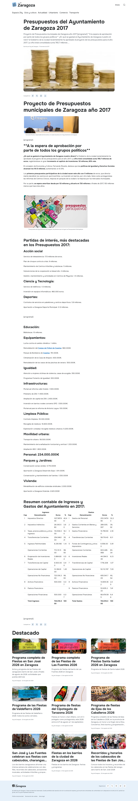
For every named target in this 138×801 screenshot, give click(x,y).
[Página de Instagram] (116, 786)
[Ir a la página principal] (23, 4)
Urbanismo (53, 12)
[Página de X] (112, 786)
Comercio (64, 12)
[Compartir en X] (37, 95)
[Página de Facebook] (108, 786)
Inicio (117, 5)
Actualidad (42, 12)
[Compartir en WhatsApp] (41, 95)
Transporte (74, 12)
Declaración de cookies (31, 796)
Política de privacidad (18, 796)
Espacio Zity (17, 12)
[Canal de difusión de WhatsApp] (124, 786)
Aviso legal (42, 796)
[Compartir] (45, 95)
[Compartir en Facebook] (32, 95)
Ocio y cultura (30, 12)
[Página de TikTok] (120, 786)
